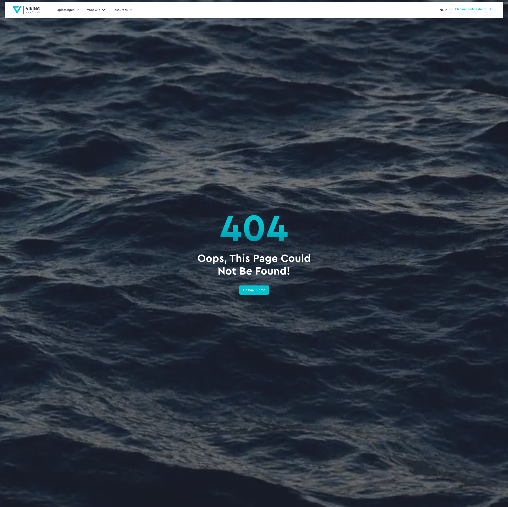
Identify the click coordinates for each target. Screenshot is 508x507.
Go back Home (254, 290)
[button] (443, 10)
